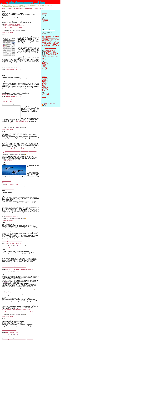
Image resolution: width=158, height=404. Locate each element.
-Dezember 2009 (45, 89)
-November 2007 (45, 80)
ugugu (10, 159)
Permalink (16, 30)
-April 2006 (44, 64)
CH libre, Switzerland (45, 93)
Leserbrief (52, 39)
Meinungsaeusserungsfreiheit (47, 40)
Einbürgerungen (48, 37)
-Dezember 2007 (45, 81)
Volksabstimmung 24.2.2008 (16, 27)
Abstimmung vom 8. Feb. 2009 (49, 51)
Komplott (57, 38)
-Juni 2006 (44, 65)
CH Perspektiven (45, 20)
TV (42, 43)
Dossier (43, 37)
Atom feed (44, 97)
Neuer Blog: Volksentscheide (49, 49)
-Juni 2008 (44, 86)
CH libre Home (44, 14)
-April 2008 (44, 84)
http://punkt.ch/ (5, 182)
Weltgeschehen (44, 21)
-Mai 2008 (44, 85)
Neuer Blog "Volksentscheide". (50, 50)
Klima (11, 8)
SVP (58, 42)
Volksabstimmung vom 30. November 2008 (50, 56)
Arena (43, 36)
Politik (41, 8)
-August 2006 (44, 67)
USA (7, 8)
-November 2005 (45, 63)
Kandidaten (53, 38)
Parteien (38, 8)
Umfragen (43, 24)
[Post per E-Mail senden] (24, 30)
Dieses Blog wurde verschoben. (50, 48)
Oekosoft (13, 340)
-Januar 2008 (44, 82)
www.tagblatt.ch (5, 94)
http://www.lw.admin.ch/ (6, 181)
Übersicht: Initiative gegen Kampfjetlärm (12, 24)
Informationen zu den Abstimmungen (48, 23)
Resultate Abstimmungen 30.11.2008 (51, 53)
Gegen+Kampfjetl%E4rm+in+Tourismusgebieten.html (12, 241)
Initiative (7, 69)
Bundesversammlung (32, 8)
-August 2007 (44, 77)
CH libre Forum (44, 13)
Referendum (8, 151)
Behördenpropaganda (48, 36)
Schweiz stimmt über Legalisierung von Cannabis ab (50, 55)
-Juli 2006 (43, 66)
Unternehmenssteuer (15, 151)
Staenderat (54, 42)
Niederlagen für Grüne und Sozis (50, 52)
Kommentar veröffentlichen (8, 32)
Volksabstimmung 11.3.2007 (47, 45)
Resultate (7, 27)
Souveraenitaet (49, 42)
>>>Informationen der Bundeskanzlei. (9, 330)
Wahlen (57, 45)
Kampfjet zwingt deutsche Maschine (22, 121)
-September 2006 (45, 68)
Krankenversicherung (45, 39)
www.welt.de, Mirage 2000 (7, 122)
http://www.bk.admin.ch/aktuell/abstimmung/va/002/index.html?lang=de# (16, 309)
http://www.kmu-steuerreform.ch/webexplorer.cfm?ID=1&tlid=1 (14, 148)
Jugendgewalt (48, 38)
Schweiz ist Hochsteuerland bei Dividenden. (25, 213)
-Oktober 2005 (44, 62)
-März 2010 (44, 90)
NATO (5, 8)
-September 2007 (45, 78)
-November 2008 (45, 87)
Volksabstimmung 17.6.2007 (51, 44)
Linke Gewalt (56, 39)
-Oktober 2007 (44, 79)
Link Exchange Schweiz (6, 340)
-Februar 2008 (44, 83)
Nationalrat (22, 8)
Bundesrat (18, 8)
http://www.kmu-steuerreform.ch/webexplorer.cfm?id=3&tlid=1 (14, 267)
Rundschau (44, 42)
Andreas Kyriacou (6, 282)
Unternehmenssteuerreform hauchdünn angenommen (14, 25)
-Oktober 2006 (44, 69)
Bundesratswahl (56, 36)
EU (9, 8)
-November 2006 (45, 70)
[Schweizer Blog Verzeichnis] (48, 103)
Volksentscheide (45, 19)
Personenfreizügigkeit (45, 41)
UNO (3, 8)
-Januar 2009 (44, 88)
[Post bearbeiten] (25, 30)
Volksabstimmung (25, 151)
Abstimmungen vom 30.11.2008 (50, 59)
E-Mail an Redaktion (45, 94)
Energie (14, 8)
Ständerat (26, 8)
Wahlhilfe (53, 45)
